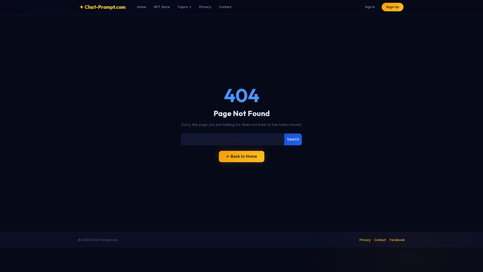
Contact (225, 7)
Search (293, 139)
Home (141, 7)
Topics (182, 7)
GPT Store (162, 7)
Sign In (370, 7)
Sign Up (392, 7)
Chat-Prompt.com (102, 7)
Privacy (205, 7)
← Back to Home (241, 156)
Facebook (397, 240)
